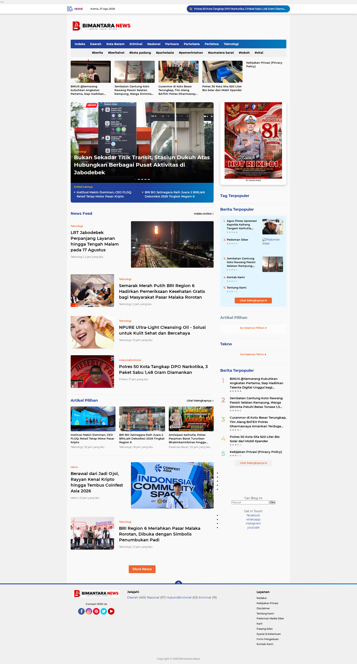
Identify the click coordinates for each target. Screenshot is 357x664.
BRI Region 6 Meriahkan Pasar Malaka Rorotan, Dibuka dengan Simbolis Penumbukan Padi (159, 534)
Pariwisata (192, 44)
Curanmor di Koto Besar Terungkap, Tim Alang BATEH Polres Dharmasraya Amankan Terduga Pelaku (177, 90)
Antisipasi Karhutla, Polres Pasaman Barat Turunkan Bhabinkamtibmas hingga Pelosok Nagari (187, 438)
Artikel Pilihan (233, 317)
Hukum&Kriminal (179, 597)
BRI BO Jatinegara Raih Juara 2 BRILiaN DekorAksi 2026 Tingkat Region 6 (175, 194)
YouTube (114, 616)
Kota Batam (115, 44)
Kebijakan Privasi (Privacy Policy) (264, 64)
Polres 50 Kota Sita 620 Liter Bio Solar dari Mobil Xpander (222, 88)
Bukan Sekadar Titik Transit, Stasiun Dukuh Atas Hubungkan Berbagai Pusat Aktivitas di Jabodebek (142, 165)
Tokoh (245, 53)
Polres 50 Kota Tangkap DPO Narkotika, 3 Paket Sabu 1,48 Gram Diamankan (163, 369)
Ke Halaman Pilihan (252, 327)
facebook (253, 515)
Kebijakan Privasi (267, 603)
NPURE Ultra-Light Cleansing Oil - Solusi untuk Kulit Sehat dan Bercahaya (162, 330)
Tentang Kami (236, 287)
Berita (98, 53)
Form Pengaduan (268, 639)
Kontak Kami (236, 277)
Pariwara (172, 44)
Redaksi (262, 598)
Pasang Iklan (265, 628)
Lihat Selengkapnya (199, 400)
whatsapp (253, 519)
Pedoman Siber (237, 239)
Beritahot (117, 53)
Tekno (226, 344)
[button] (135, 179)
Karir (260, 623)
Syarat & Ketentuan (269, 633)
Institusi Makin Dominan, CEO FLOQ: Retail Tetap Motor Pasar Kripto (237, 8)
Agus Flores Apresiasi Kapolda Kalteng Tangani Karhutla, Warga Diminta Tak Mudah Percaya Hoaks (242, 224)
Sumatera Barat (222, 53)
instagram (253, 523)
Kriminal (136, 44)
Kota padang (141, 53)
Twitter (105, 616)
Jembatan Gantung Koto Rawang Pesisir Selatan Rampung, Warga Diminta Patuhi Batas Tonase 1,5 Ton (133, 90)
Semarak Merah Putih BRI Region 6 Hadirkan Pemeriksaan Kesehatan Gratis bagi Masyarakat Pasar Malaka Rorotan (162, 291)
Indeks (80, 44)
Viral (260, 53)
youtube (253, 527)
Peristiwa (212, 44)
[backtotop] (178, 584)
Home (78, 9)
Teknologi (231, 44)
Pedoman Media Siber (270, 618)
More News (142, 569)
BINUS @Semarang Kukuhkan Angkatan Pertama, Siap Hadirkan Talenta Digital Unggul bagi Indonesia (90, 90)
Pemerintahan (192, 53)
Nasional (153, 44)
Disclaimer (263, 608)
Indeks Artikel (202, 213)
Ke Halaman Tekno (252, 354)
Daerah (95, 44)
